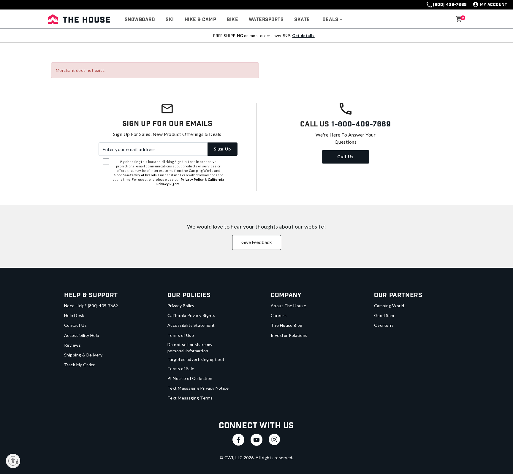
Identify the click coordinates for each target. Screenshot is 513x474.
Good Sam (384, 315)
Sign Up (222, 148)
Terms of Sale (180, 368)
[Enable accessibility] (13, 461)
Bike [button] (232, 20)
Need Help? (91, 305)
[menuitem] (139, 19)
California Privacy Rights (191, 315)
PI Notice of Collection (190, 378)
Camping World (389, 305)
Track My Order (79, 364)
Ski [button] (170, 20)
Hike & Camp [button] (200, 20)
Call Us (345, 156)
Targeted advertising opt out (196, 359)
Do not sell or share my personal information (190, 347)
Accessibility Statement (191, 325)
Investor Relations (289, 335)
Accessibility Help (81, 335)
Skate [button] (302, 20)
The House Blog (287, 325)
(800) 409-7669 (450, 4)
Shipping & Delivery (83, 354)
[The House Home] (79, 18)
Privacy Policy (180, 305)
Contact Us (75, 325)
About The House (288, 305)
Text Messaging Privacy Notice (198, 388)
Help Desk (74, 315)
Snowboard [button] (140, 20)
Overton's (384, 325)
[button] (332, 19)
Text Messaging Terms (190, 397)
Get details (303, 35)
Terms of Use (180, 335)
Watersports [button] (266, 20)
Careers (278, 315)
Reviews (72, 345)
